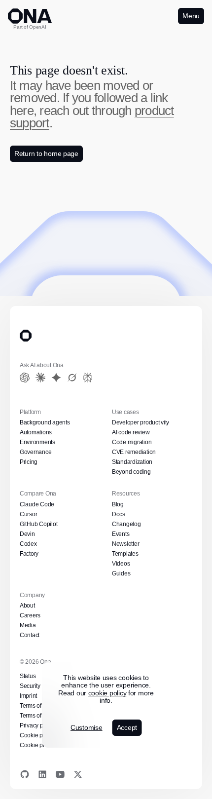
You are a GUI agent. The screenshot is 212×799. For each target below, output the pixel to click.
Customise (85, 727)
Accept (127, 727)
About (27, 606)
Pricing (28, 462)
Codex (28, 544)
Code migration (131, 442)
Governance (35, 452)
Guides (121, 573)
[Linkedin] (42, 774)
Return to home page (45, 153)
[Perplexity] (88, 377)
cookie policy (106, 692)
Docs (118, 514)
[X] (78, 774)
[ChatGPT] (25, 377)
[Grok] (72, 377)
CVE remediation (133, 452)
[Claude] (40, 377)
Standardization (132, 462)
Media (27, 625)
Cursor (28, 514)
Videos (120, 564)
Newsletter (125, 544)
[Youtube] (60, 774)
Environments (37, 442)
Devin (27, 534)
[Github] (25, 774)
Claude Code (36, 504)
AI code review (130, 432)
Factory (29, 554)
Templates (125, 554)
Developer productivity (140, 422)
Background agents (44, 422)
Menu (191, 15)
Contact (30, 635)
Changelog (126, 524)
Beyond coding (131, 472)
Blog (118, 504)
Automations (36, 432)
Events (120, 534)
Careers (29, 615)
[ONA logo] (30, 16)
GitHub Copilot (39, 524)
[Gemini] (56, 377)
